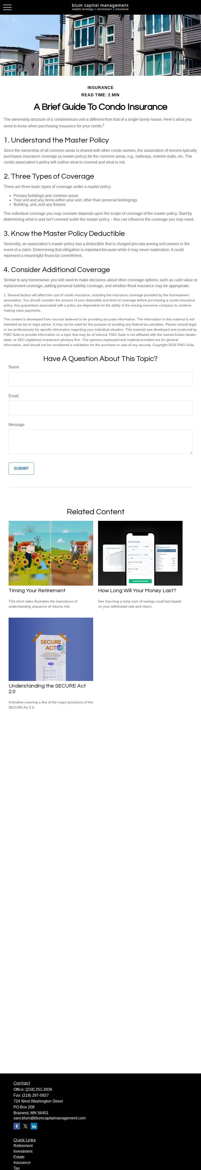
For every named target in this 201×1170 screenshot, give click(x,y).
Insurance (22, 1162)
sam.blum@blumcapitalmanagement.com (49, 1118)
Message (17, 425)
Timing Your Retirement (37, 590)
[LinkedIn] (34, 1126)
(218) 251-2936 (38, 1089)
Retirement (23, 1146)
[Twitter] (25, 1126)
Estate (19, 1157)
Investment (22, 1151)
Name (14, 367)
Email (14, 396)
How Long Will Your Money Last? (137, 590)
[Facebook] (16, 1126)
